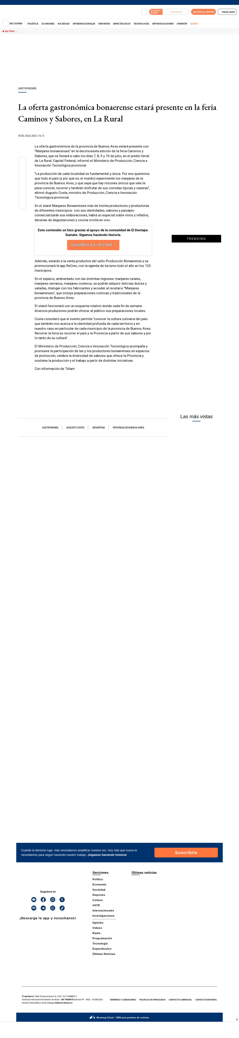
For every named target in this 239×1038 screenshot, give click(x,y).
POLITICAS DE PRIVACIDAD (152, 1000)
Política (33, 23)
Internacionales (84, 23)
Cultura (98, 900)
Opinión (182, 23)
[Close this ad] (236, 1019)
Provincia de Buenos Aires (128, 427)
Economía (48, 23)
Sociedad (64, 23)
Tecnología (141, 23)
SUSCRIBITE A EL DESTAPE (92, 245)
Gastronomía (50, 427)
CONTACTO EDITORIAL (206, 1000)
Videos (97, 928)
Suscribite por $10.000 (203, 11)
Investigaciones (162, 23)
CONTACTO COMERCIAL (180, 1000)
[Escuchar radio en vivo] (176, 12)
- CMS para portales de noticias (123, 1017)
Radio (194, 23)
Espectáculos (121, 23)
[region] (119, 61)
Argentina (98, 427)
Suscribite (186, 852)
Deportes (104, 23)
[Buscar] (144, 11)
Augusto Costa (75, 427)
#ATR (96, 905)
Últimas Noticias (104, 954)
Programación (102, 938)
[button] (22, 161)
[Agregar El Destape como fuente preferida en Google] (151, 136)
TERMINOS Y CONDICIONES (123, 1000)
